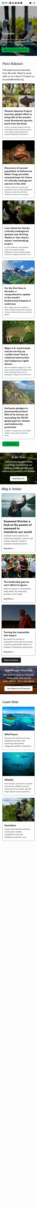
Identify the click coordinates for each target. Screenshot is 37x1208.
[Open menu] (34, 3)
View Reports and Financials (18, 688)
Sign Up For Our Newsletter (15, 50)
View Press (10, 444)
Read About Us (18, 479)
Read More (8, 548)
